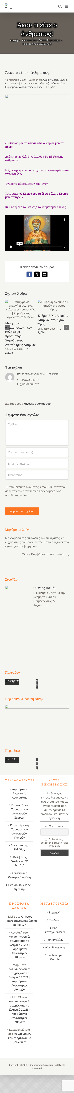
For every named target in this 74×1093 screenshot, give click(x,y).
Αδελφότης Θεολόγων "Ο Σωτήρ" (19, 861)
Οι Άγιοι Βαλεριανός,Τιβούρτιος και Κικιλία (22, 921)
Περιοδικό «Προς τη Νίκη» (19, 887)
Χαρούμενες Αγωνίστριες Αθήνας (24, 87)
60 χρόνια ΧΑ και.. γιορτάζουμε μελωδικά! (19, 1038)
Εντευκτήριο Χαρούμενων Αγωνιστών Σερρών (19, 811)
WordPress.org (55, 947)
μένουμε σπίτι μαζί (39, 83)
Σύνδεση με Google (54, 957)
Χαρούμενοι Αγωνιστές (41, 1064)
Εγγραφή (55, 912)
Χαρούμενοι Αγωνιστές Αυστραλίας (19, 793)
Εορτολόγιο (11, 83)
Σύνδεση (54, 920)
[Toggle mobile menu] (67, 6)
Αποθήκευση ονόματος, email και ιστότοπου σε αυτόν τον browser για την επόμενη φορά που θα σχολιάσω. (36, 491)
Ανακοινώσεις (50, 79)
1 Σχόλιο (50, 87)
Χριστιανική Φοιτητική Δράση (19, 875)
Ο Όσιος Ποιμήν (44, 588)
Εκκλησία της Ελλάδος (19, 847)
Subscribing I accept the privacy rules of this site (54, 842)
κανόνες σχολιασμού (37, 404)
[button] (7, 327)
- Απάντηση (52, 373)
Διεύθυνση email (54, 826)
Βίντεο (63, 79)
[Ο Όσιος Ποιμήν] (17, 622)
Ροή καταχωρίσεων (55, 930)
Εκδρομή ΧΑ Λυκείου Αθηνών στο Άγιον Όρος (53, 305)
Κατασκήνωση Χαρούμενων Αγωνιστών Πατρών (19, 831)
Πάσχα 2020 (58, 83)
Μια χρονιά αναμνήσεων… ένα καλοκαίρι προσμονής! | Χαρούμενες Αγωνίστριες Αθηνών (20, 309)
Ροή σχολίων (54, 940)
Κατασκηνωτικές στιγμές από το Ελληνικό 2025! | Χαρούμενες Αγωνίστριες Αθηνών (19, 947)
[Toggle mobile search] (60, 6)
